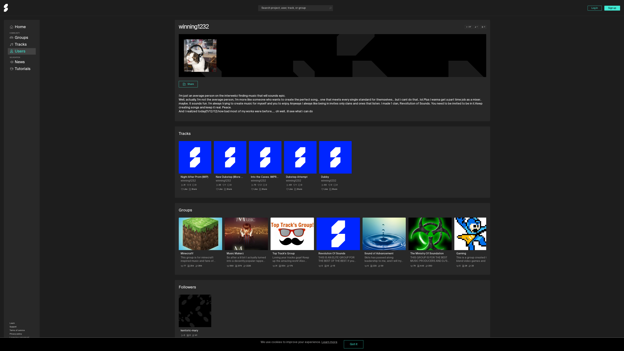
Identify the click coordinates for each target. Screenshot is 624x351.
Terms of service (17, 331)
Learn (12, 323)
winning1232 (188, 181)
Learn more (329, 342)
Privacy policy (16, 334)
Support (13, 327)
